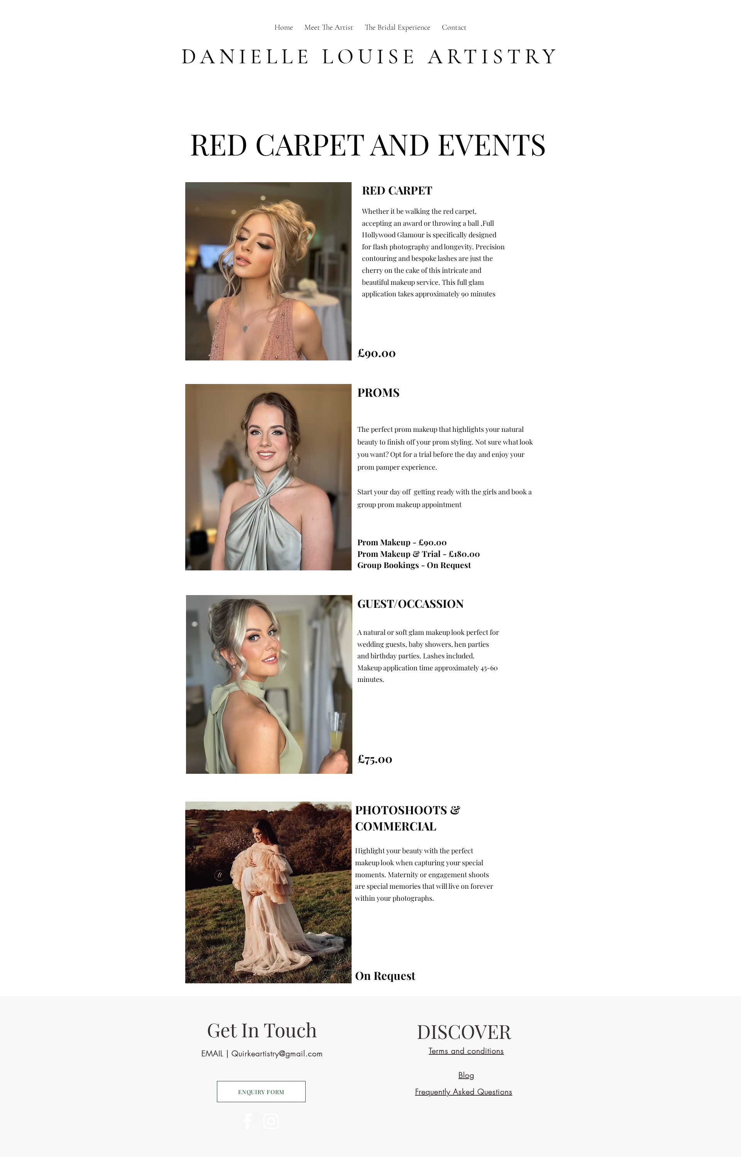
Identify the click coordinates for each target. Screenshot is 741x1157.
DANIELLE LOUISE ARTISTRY (370, 56)
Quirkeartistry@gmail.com (277, 1053)
